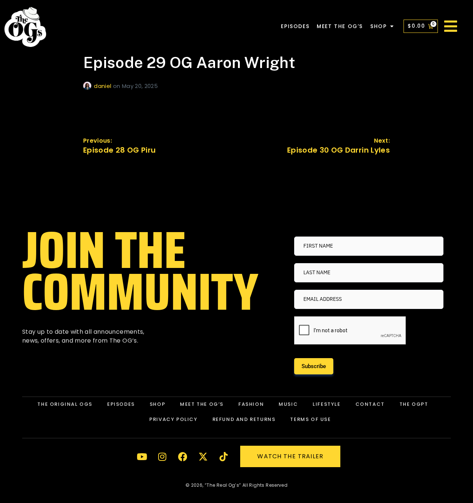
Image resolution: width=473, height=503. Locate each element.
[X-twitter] (203, 456)
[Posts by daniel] (88, 86)
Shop (378, 26)
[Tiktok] (223, 456)
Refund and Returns (244, 419)
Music (288, 404)
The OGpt (413, 404)
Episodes (295, 26)
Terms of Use (310, 419)
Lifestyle (326, 404)
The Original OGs (64, 404)
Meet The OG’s (340, 26)
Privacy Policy (173, 419)
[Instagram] (162, 456)
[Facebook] (183, 456)
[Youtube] (142, 456)
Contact (370, 404)
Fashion (251, 404)
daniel (103, 86)
